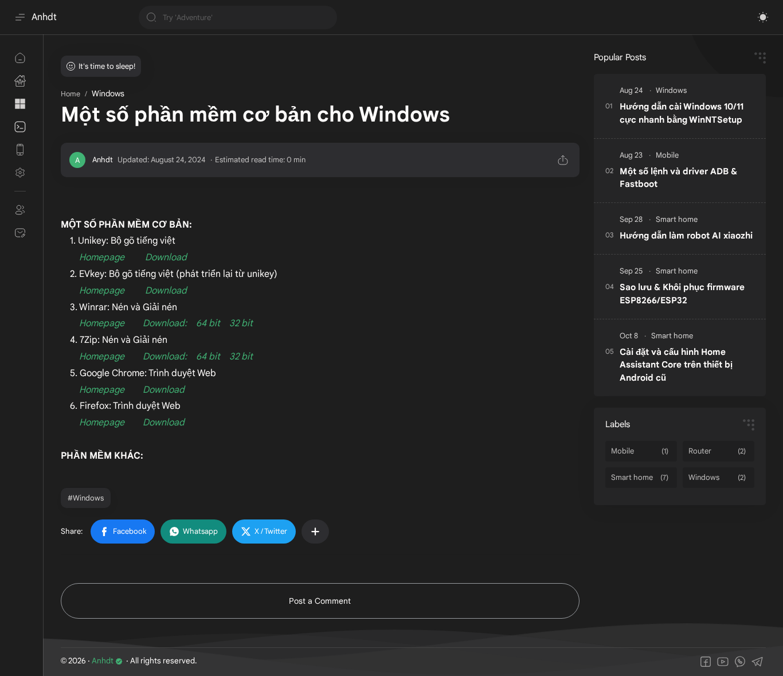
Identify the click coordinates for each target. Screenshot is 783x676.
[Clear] (326, 17)
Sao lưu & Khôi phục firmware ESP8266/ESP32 (682, 294)
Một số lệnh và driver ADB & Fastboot (678, 178)
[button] (763, 17)
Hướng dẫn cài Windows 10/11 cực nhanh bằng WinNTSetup (681, 113)
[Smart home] (677, 219)
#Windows (86, 498)
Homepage (101, 257)
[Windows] (671, 90)
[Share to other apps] (315, 531)
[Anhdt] (102, 160)
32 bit (241, 323)
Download (166, 257)
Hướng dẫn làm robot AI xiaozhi (686, 235)
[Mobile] (667, 155)
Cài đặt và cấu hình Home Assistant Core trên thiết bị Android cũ (676, 365)
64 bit (208, 323)
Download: (165, 323)
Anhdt (44, 17)
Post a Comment (320, 601)
